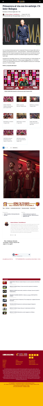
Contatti (4, 364)
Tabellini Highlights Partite (33, 364)
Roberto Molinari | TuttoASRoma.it (13, 14)
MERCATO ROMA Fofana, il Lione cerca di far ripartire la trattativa (24, 286)
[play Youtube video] (21, 80)
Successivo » (15, 147)
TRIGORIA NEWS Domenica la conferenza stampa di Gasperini (23, 304)
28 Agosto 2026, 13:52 (13, 313)
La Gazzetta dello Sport (8, 15)
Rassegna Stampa (16, 15)
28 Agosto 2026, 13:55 (13, 309)
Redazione (4, 361)
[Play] (13, 254)
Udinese (27, 60)
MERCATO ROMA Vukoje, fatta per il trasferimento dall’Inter (22, 308)
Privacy (4, 365)
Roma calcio (32, 208)
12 (10, 147)
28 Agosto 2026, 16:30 (13, 297)
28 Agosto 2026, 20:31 (13, 287)
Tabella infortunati (32, 362)
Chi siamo (4, 362)
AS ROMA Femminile (19, 361)
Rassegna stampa (25, 208)
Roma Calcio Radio (19, 362)
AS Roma (7, 208)
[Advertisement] (21, 269)
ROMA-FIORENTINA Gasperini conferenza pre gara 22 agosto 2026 (18, 91)
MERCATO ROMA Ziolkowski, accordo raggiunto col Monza (22, 312)
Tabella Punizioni (32, 361)
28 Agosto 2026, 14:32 (13, 305)
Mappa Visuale (18, 364)
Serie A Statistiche (32, 360)
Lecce (23, 60)
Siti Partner (5, 360)
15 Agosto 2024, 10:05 (25, 14)
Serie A (17, 360)
